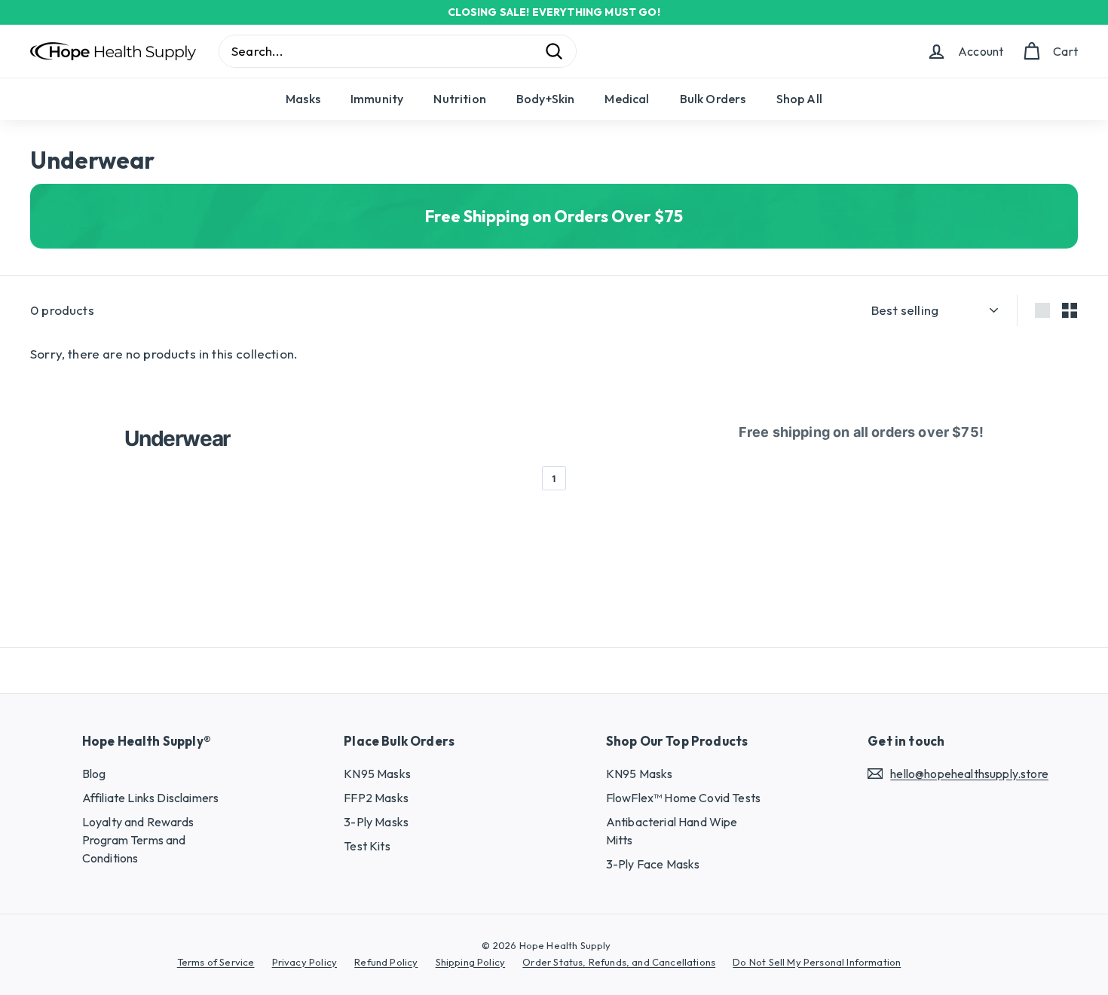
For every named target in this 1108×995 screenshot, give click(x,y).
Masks (303, 98)
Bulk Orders (713, 98)
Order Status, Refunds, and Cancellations (618, 962)
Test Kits (367, 845)
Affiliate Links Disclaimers (150, 797)
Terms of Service (216, 962)
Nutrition (459, 98)
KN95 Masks (377, 773)
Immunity (376, 98)
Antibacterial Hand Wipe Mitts (672, 830)
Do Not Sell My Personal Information (817, 962)
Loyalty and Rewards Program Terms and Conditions (138, 839)
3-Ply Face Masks (653, 863)
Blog (94, 773)
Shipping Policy (471, 962)
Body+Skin (545, 98)
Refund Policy (386, 962)
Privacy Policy (304, 962)
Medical (627, 98)
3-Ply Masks (376, 821)
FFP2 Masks (376, 797)
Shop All (799, 98)
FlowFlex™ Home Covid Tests (683, 797)
